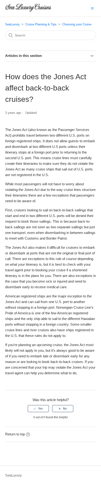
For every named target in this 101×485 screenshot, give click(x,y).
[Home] (28, 11)
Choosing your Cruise (76, 24)
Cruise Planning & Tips (41, 24)
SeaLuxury (12, 24)
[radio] (38, 408)
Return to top (15, 434)
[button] (92, 8)
